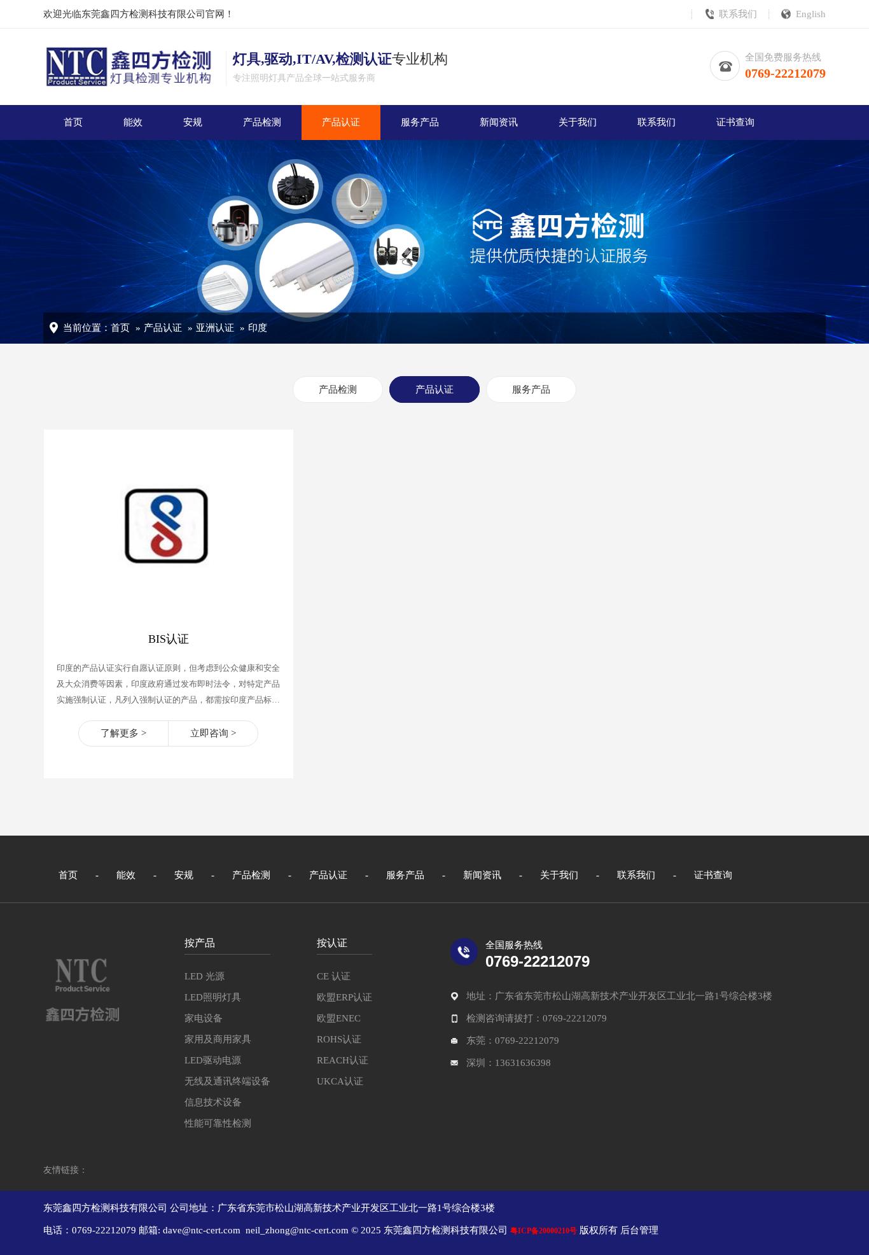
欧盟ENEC (339, 1018)
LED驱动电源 (212, 1060)
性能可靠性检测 (217, 1123)
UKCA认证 (340, 1081)
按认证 (332, 942)
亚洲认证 (215, 328)
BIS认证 (168, 639)
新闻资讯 (499, 122)
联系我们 (738, 14)
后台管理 (638, 1230)
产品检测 (262, 122)
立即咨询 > (213, 733)
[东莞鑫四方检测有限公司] (82, 989)
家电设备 (203, 1018)
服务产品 (420, 122)
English (811, 14)
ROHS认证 (339, 1039)
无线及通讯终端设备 (227, 1081)
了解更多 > (123, 733)
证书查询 (735, 122)
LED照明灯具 (212, 997)
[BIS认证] (168, 608)
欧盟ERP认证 (344, 997)
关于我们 (578, 122)
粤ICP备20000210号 (543, 1230)
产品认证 (341, 122)
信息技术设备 (213, 1102)
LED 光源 (204, 976)
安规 (192, 122)
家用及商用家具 (217, 1039)
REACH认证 (342, 1060)
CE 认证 (334, 976)
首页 (73, 122)
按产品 (199, 942)
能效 (133, 122)
